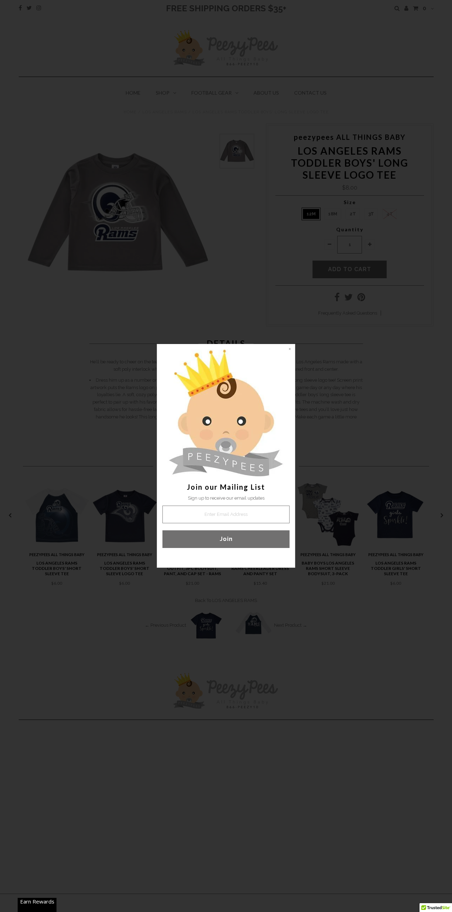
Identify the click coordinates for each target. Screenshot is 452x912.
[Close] (289, 349)
